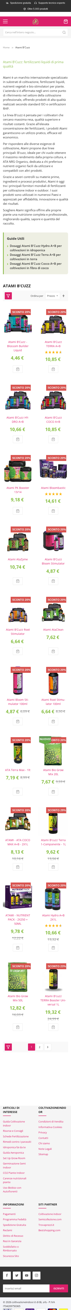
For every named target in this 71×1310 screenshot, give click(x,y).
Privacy (42, 1132)
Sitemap (43, 1154)
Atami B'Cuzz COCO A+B (53, 420)
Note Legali (45, 1149)
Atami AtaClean (53, 629)
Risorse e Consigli (13, 1131)
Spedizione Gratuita (14, 1225)
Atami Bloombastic (53, 488)
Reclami (7, 1230)
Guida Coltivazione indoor (14, 1123)
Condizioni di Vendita (50, 1121)
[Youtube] (27, 1276)
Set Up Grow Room (14, 1158)
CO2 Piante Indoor (14, 1173)
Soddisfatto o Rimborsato (11, 1248)
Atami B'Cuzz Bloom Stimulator (53, 561)
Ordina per (37, 296)
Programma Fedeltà (14, 1219)
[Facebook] (7, 1276)
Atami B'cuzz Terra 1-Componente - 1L (53, 842)
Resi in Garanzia (12, 1241)
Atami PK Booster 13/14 (18, 490)
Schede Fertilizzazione (16, 1136)
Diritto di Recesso (13, 1236)
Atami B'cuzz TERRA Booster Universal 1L (53, 1000)
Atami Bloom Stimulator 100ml (18, 702)
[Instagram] (36, 1276)
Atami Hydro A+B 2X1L (53, 917)
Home (6, 47)
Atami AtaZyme (18, 559)
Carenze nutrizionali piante (14, 1180)
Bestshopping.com (49, 1230)
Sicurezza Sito (11, 1256)
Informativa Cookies (50, 1127)
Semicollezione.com (50, 1219)
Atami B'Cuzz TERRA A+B (53, 344)
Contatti (43, 1138)
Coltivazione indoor (49, 1214)
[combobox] (35, 32)
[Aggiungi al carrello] (18, 369)
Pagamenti (9, 1214)
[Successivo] (47, 1047)
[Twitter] (17, 1276)
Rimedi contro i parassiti (17, 1141)
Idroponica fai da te (14, 1147)
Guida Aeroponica (13, 1152)
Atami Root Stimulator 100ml (53, 702)
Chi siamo (44, 1143)
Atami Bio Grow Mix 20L (53, 772)
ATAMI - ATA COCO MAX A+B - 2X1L (17, 842)
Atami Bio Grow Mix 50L (18, 998)
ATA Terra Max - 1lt (17, 770)
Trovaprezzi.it (46, 1225)
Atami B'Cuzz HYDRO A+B (18, 420)
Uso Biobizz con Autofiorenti (12, 1189)
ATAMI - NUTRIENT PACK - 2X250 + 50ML (18, 919)
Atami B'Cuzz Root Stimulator (18, 632)
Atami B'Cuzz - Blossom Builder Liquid (18, 346)
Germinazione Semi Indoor (14, 1165)
